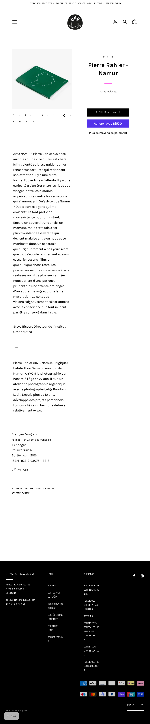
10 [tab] (20, 121)
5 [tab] (36, 115)
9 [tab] (13, 121)
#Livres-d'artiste (22, 488)
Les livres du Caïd (54, 594)
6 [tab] (42, 115)
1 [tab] (13, 115)
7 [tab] (47, 115)
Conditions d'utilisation (91, 650)
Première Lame (53, 628)
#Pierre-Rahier (21, 493)
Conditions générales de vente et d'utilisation (91, 631)
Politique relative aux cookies (91, 604)
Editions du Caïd (25, 574)
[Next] (70, 115)
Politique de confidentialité (91, 589)
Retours (88, 616)
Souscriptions (55, 639)
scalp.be (22, 710)
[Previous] (64, 115)
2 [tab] (19, 115)
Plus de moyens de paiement (108, 133)
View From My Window (55, 605)
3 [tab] (25, 115)
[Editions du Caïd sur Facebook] (134, 576)
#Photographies (45, 488)
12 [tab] (34, 121)
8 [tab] (53, 115)
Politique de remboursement (91, 666)
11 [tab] (27, 121)
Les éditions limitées (55, 617)
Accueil (52, 585)
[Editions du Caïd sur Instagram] (142, 576)
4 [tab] (30, 115)
